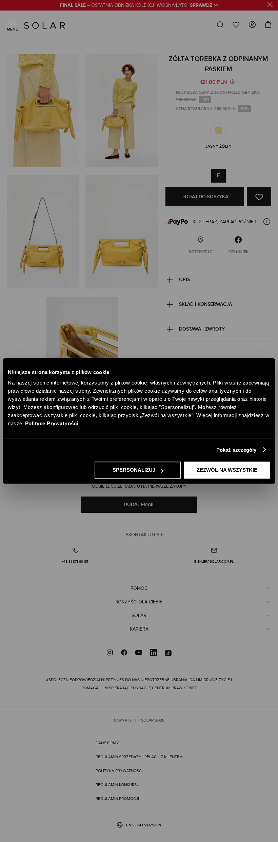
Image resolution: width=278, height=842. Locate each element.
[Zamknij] (270, 6)
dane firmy (107, 743)
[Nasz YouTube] (138, 653)
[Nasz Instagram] (110, 653)
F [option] (218, 175)
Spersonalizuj (134, 470)
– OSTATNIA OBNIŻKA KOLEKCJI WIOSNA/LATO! (139, 5)
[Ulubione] (236, 25)
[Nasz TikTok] (168, 653)
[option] (218, 130)
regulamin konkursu (117, 784)
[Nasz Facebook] (124, 653)
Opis (184, 279)
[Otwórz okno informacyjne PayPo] (267, 222)
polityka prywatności (119, 770)
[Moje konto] (252, 26)
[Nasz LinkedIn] (153, 653)
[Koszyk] (265, 25)
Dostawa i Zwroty (202, 329)
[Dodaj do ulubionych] (259, 196)
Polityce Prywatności (51, 423)
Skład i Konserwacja (205, 304)
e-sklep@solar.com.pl (214, 562)
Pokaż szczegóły (236, 450)
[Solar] (44, 25)
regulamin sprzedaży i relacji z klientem (139, 756)
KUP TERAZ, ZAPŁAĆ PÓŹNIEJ (224, 222)
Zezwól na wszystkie (227, 470)
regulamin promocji (117, 798)
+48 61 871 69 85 (75, 562)
